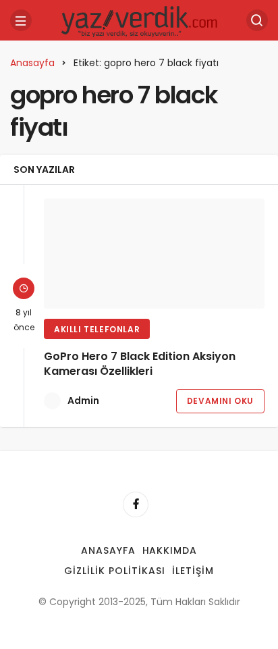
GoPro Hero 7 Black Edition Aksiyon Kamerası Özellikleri (139, 363)
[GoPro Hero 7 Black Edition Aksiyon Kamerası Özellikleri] (154, 254)
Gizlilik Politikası (114, 570)
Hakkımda (170, 550)
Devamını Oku (220, 401)
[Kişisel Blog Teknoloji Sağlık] (139, 19)
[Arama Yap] (257, 20)
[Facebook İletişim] (135, 504)
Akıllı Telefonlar (97, 329)
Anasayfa (108, 550)
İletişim (193, 570)
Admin (83, 400)
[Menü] (21, 20)
